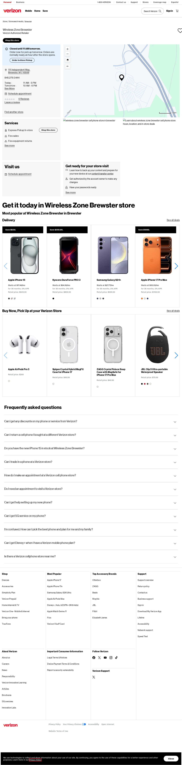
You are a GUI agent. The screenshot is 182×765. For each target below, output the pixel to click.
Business (20, 2)
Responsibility (8, 676)
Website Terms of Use (58, 731)
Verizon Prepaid (9, 599)
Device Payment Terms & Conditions (63, 664)
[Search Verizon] (152, 11)
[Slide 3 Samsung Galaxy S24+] (113, 266)
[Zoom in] (67, 48)
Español (174, 2)
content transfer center (102, 173)
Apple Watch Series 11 (57, 611)
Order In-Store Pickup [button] (22, 60)
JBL (94, 605)
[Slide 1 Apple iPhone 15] (24, 266)
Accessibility (143, 624)
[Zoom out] (67, 53)
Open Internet (107, 724)
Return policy (144, 586)
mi (67, 66)
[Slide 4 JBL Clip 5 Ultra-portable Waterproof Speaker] (157, 355)
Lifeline (141, 617)
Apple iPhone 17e (54, 586)
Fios (49, 617)
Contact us (121, 2)
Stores (145, 2)
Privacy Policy (55, 724)
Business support (145, 599)
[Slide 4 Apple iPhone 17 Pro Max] (157, 266)
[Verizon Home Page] (12, 10)
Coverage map (159, 2)
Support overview (145, 580)
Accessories (7, 586)
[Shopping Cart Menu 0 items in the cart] (177, 11)
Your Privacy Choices (72, 724)
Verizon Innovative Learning (14, 682)
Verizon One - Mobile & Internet (16, 611)
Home (37, 10)
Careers (5, 664)
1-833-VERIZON (104, 2)
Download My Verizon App (150, 611)
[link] (6, 21)
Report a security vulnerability (60, 670)
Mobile (28, 10)
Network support (145, 630)
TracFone (6, 624)
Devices (5, 580)
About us (6, 657)
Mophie (95, 599)
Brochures (7, 695)
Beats (95, 592)
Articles (5, 689)
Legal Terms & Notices (57, 657)
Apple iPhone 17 (54, 580)
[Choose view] (67, 60)
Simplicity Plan (8, 592)
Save (45, 10)
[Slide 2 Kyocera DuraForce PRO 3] (69, 266)
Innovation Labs (9, 707)
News (4, 670)
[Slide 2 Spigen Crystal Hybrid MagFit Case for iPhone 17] (69, 355)
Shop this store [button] (12, 40)
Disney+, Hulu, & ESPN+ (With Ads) (62, 605)
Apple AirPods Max (56, 599)
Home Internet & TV (10, 605)
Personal (7, 2)
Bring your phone (9, 617)
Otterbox (96, 580)
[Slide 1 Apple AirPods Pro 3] (24, 355)
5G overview (7, 701)
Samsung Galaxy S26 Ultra (59, 592)
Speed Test (143, 636)
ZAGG (95, 586)
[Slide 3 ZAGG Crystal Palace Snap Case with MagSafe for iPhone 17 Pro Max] (113, 355)
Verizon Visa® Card (55, 624)
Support (134, 2)
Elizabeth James (99, 617)
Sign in (141, 605)
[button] (28, 21)
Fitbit (94, 611)
